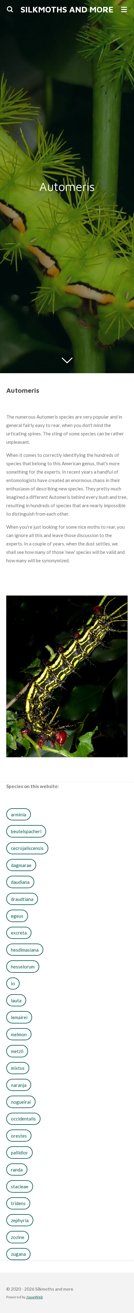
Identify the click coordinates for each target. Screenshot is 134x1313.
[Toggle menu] (124, 9)
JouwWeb (34, 1297)
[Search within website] (10, 9)
